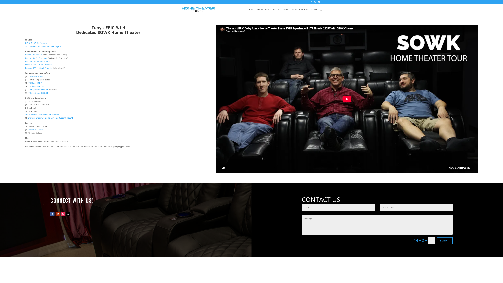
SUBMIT (445, 240)
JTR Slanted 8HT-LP (36, 86)
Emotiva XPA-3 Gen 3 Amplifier (38, 61)
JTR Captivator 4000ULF (38, 89)
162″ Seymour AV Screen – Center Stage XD (43, 46)
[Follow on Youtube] (58, 214)
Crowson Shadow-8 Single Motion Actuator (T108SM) (50, 118)
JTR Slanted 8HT (35, 83)
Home (251, 10)
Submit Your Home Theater (304, 10)
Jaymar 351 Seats (35, 129)
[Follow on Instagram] (63, 214)
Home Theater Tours (267, 10)
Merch (285, 10)
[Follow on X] (68, 214)
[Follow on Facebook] (52, 214)
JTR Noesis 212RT (35, 76)
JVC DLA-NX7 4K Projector (36, 43)
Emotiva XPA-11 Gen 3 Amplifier (38, 64)
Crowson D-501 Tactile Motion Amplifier (42, 114)
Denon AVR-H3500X (33, 54)
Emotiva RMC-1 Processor (36, 58)
